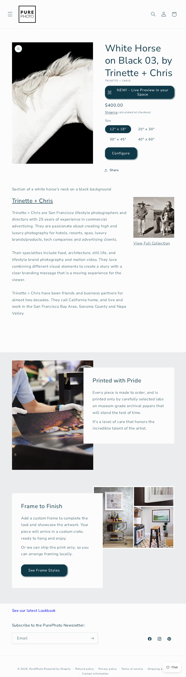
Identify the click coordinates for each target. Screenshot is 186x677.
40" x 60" (146, 139)
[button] (10, 14)
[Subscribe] (92, 638)
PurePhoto (36, 669)
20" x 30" (146, 129)
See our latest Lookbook (34, 610)
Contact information (95, 673)
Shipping (111, 112)
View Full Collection (151, 243)
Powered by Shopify (57, 669)
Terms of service (132, 669)
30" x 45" (118, 139)
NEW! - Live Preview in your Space (143, 92)
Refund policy (84, 669)
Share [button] (114, 170)
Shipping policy (158, 669)
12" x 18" (118, 129)
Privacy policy (107, 669)
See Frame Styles (44, 570)
